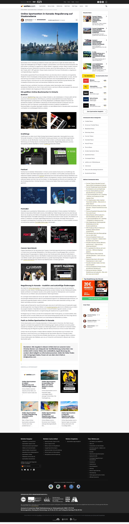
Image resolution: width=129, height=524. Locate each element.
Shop (65, 1)
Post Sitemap (93, 472)
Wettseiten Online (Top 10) (28, 456)
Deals (73, 1)
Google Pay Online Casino (51, 448)
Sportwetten (42, 6)
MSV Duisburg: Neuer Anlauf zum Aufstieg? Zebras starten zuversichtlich (95, 229)
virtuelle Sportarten (52, 307)
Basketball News (89, 128)
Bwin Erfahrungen (94, 93)
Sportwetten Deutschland (28, 458)
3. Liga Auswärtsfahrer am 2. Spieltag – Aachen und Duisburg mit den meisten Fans (96, 196)
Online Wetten (24, 9)
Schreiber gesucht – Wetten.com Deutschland (97, 448)
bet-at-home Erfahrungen (93, 100)
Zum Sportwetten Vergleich (95, 111)
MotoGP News (89, 143)
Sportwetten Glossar (27, 454)
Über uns (92, 443)
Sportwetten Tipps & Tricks (28, 443)
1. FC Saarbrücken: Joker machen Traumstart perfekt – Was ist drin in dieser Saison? (96, 201)
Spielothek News (89, 154)
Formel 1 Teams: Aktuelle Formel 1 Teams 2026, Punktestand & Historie (97, 19)
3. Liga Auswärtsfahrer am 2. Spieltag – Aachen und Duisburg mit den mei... (98, 54)
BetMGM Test (31, 97)
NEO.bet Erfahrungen (95, 106)
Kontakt (91, 451)
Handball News (89, 140)
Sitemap (92, 468)
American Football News (92, 125)
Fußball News (89, 121)
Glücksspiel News (90, 158)
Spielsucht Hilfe (93, 456)
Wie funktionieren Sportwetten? (30, 445)
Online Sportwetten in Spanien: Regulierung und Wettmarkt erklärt (68, 415)
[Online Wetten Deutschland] (29, 6)
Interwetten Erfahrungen (96, 87)
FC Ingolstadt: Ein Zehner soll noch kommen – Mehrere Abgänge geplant (95, 249)
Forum (77, 1)
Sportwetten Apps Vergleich (74, 441)
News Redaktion (93, 466)
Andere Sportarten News (92, 151)
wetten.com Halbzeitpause (92, 162)
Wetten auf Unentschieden (28, 448)
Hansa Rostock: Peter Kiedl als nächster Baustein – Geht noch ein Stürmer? (95, 255)
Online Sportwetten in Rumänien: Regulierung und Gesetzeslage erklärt (49, 415)
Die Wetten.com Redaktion (96, 441)
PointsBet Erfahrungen (41, 222)
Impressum (92, 462)
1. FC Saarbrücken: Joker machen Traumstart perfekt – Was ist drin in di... (98, 66)
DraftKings (47, 143)
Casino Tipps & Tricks (50, 443)
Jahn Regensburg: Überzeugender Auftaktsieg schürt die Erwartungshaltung (95, 224)
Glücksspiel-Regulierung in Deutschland (96, 459)
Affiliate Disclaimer (94, 477)
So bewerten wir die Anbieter (97, 445)
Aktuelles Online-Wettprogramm (30, 452)
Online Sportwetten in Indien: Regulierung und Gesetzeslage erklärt (29, 384)
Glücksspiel (39, 9)
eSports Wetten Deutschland (29, 450)
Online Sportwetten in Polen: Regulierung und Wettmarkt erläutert (29, 415)
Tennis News (88, 147)
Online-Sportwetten (34, 288)
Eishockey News (89, 132)
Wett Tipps (74, 6)
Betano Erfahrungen (95, 81)
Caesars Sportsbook (28, 259)
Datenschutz (93, 464)
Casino (81, 6)
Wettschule (59, 6)
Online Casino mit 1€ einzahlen (52, 452)
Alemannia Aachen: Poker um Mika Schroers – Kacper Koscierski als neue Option (96, 207)
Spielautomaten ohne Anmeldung (53, 450)
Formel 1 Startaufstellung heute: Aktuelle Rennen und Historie (98, 42)
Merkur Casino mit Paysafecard (52, 445)
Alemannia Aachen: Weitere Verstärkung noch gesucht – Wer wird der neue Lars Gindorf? (96, 272)
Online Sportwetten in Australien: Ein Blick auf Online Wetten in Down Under (48, 385)
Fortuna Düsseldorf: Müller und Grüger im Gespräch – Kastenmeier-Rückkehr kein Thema (96, 238)
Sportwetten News (32, 9)
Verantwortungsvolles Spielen (97, 453)
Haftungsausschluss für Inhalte (97, 474)
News (69, 1)
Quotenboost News (90, 173)
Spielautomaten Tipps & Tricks (52, 441)
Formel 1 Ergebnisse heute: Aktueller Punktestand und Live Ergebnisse (98, 30)
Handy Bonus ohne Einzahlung (52, 454)
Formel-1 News (89, 136)
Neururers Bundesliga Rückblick (94, 169)
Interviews (88, 166)
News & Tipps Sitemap (95, 470)
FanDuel (41, 175)
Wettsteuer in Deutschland (28, 441)
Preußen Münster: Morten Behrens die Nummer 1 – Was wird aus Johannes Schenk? (95, 244)
